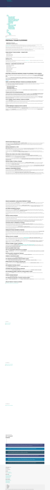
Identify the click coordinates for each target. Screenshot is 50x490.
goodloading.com (27, 60)
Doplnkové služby (8, 477)
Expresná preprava (8, 482)
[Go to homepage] (9, 11)
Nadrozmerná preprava (8, 480)
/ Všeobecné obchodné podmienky (29, 489)
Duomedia (16, 489)
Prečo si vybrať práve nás (9, 475)
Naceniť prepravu (9, 6)
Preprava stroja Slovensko (9, 364)
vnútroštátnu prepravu (8, 45)
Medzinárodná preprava (8, 476)
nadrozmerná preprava (26, 237)
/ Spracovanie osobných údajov (21, 489)
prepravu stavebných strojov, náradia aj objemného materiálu (26, 244)
